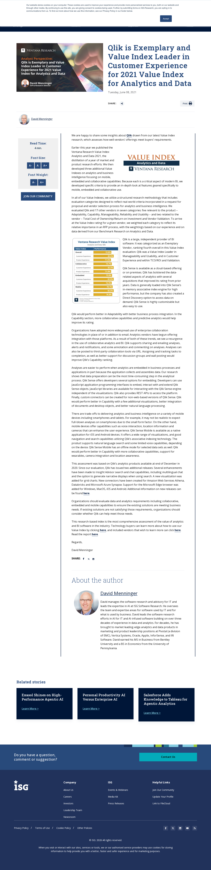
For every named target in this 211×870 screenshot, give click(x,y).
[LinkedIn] (94, 559)
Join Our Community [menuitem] (163, 789)
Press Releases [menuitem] (116, 803)
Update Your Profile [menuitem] (162, 796)
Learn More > (30, 708)
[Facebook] (84, 558)
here (86, 493)
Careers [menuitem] (67, 796)
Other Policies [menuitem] (84, 827)
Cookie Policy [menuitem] (63, 827)
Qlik (129, 135)
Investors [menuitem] (68, 803)
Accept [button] (166, 18)
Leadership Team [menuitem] (72, 810)
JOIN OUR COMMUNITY (38, 196)
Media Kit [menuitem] (113, 796)
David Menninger (118, 593)
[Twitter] (89, 559)
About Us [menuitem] (68, 789)
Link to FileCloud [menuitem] (161, 803)
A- (30, 165)
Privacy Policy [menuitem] (21, 827)
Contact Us (168, 757)
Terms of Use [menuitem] (42, 827)
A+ (45, 165)
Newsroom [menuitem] (69, 816)
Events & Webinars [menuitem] (118, 789)
